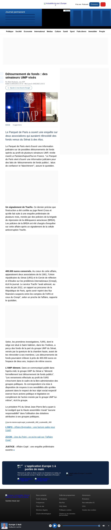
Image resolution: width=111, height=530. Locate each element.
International (39, 31)
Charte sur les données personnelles (67, 514)
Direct (103, 4)
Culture (58, 31)
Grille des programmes (67, 495)
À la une (78, 4)
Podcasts (85, 4)
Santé (65, 31)
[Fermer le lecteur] (108, 525)
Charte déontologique (43, 513)
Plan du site (40, 506)
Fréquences (40, 502)
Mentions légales (42, 510)
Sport (72, 31)
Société (19, 31)
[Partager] (1, 73)
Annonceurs (86, 495)
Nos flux (62, 502)
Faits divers (81, 31)
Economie (28, 31)
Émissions (94, 4)
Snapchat (21, 505)
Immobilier (92, 31)
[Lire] (54, 525)
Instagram (10, 505)
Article (7, 125)
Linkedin (25, 505)
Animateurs (63, 499)
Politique (9, 31)
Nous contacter (41, 495)
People (102, 31)
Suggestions (17, 125)
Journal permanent (15, 12)
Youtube (17, 505)
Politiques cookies (65, 510)
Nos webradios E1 (88, 502)
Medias (50, 31)
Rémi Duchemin (13, 82)
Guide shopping (41, 499)
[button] (103, 525)
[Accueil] (55, 5)
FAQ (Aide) (63, 506)
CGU (84, 506)
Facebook (14, 505)
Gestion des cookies (89, 510)
